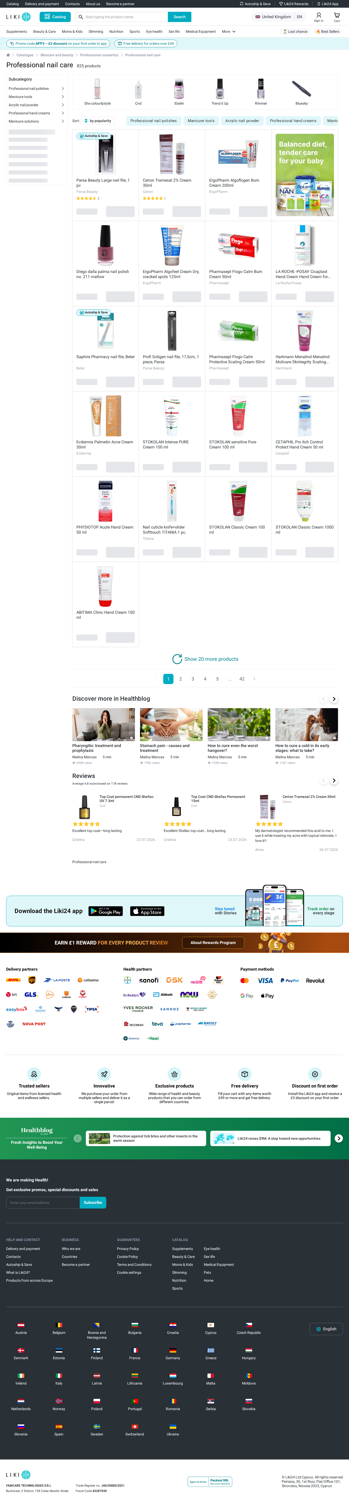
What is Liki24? (18, 1272)
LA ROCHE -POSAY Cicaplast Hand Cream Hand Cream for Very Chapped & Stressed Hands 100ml (305, 274)
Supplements (182, 1249)
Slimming (179, 1272)
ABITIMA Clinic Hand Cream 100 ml (105, 615)
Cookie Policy (127, 1257)
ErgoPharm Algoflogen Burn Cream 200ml (234, 183)
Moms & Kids (182, 1265)
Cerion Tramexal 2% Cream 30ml (167, 183)
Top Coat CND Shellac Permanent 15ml (218, 799)
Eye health (212, 1249)
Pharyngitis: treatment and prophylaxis (96, 748)
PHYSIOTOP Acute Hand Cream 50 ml (104, 530)
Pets (207, 1272)
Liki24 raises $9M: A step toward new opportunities (279, 1138)
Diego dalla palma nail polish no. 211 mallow (102, 274)
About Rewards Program (213, 942)
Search (179, 17)
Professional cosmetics (99, 55)
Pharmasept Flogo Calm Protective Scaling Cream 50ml (237, 359)
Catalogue (25, 55)
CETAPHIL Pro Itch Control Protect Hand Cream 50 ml (299, 444)
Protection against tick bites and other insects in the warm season (155, 1138)
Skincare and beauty (56, 55)
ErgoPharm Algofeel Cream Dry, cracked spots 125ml (171, 274)
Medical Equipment (219, 1265)
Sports (177, 1288)
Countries (69, 1257)
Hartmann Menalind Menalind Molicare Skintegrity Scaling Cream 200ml (303, 359)
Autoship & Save (19, 1265)
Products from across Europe (29, 1280)
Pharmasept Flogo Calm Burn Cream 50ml (235, 274)
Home (208, 1280)
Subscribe (93, 1202)
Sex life (209, 1257)
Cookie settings (129, 1272)
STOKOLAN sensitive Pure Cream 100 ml (232, 444)
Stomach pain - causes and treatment (165, 748)
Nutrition (179, 1280)
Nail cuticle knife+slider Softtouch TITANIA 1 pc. (164, 530)
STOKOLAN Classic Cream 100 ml (237, 530)
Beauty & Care (183, 1257)
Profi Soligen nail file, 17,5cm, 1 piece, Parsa (171, 359)
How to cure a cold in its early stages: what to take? (302, 748)
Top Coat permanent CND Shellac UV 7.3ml (127, 799)
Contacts (13, 1257)
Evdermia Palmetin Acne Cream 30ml (104, 444)
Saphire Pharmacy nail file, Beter (105, 356)
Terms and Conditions (134, 1265)
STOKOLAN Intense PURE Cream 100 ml (166, 444)
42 (242, 679)
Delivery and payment (23, 1249)
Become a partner (76, 1265)
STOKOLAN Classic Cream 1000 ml (305, 530)
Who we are (71, 1249)
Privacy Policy (128, 1249)
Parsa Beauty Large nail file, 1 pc (103, 183)
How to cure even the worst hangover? (233, 748)
